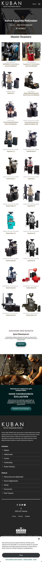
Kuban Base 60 (11, 315)
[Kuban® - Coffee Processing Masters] (12, 4)
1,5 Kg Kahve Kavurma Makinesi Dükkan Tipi (31, 123)
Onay (21, 555)
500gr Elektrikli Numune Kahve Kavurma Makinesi (31, 94)
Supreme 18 (31, 233)
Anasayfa (12, 25)
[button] (39, 539)
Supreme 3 (10, 93)
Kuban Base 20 (11, 260)
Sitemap (36, 535)
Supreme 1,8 (11, 151)
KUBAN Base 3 (31, 151)
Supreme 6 (31, 178)
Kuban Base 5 (10, 178)
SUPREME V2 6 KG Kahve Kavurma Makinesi (11, 65)
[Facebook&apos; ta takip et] (17, 505)
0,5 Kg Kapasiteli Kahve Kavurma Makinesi (10, 123)
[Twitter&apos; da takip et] (22, 505)
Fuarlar (17, 535)
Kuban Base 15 (11, 233)
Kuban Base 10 (11, 206)
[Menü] (39, 4)
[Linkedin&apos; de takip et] (25, 505)
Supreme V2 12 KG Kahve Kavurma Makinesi (31, 65)
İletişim (30, 535)
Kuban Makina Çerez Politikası (14, 559)
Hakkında (23, 535)
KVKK (34, 559)
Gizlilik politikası (27, 559)
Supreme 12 (31, 206)
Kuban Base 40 (31, 288)
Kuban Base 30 (11, 288)
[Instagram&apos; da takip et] (20, 505)
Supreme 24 (31, 260)
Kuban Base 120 (31, 315)
